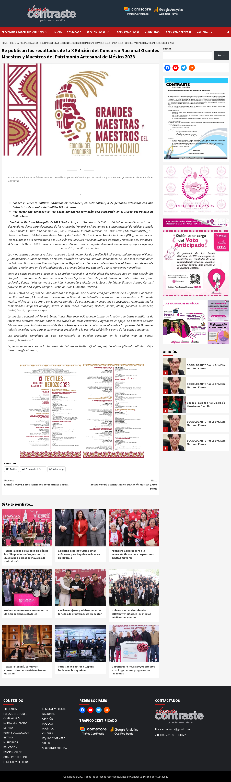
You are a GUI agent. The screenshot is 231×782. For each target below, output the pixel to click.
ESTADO (8, 727)
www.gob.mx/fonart (20, 340)
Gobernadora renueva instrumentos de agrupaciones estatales (26, 612)
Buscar (167, 48)
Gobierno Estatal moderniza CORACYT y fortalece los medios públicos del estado (131, 614)
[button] (185, 322)
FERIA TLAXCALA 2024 (16, 732)
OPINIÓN (47, 718)
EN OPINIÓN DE (12, 752)
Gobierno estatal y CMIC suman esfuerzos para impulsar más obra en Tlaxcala (79, 554)
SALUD (46, 743)
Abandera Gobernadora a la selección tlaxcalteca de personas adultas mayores (133, 554)
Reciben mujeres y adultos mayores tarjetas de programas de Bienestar (80, 612)
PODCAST (48, 723)
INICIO (58, 32)
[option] (196, 367)
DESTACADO (74, 32)
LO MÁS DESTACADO (15, 722)
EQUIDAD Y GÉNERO (53, 738)
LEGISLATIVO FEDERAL (178, 32)
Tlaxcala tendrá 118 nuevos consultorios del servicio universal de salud (25, 670)
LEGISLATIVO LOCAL (127, 32)
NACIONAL (203, 32)
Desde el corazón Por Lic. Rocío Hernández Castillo (206, 404)
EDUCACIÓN (10, 747)
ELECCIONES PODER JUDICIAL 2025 (23, 32)
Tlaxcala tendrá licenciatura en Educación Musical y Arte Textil (122, 484)
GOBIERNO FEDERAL (15, 757)
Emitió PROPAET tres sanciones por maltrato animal (36, 482)
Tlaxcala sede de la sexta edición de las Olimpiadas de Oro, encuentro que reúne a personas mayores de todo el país (26, 556)
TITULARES (10, 709)
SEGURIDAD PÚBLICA (54, 748)
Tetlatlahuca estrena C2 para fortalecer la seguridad (76, 668)
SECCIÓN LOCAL (95, 32)
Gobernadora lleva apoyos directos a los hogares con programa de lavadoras (133, 670)
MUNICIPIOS (151, 32)
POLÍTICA (48, 728)
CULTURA (47, 733)
